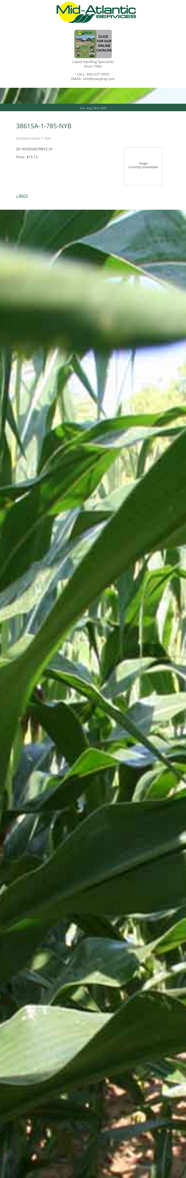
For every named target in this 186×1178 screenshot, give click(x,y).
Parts (48, 138)
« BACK (22, 195)
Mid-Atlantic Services (28, 138)
